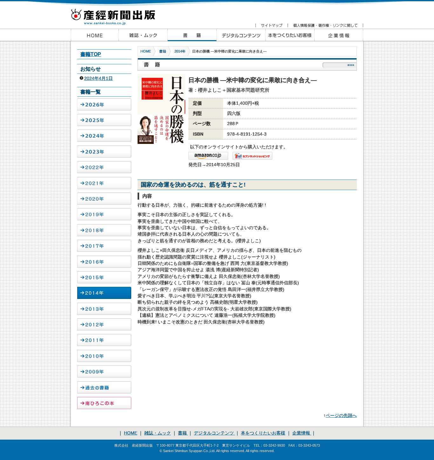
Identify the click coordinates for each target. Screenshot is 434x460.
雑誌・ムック (157, 433)
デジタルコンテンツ (214, 433)
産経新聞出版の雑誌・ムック (143, 35)
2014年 (180, 51)
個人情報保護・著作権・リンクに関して (325, 25)
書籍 (162, 51)
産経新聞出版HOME (95, 35)
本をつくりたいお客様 (289, 35)
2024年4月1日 (98, 78)
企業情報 (338, 35)
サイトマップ (271, 25)
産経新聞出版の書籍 (191, 35)
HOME (145, 51)
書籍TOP (90, 54)
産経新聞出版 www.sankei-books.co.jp (118, 13)
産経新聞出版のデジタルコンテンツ (240, 35)
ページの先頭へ (341, 415)
